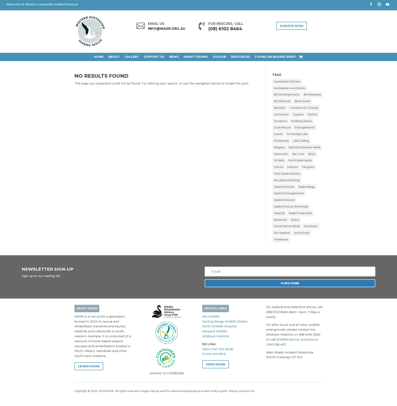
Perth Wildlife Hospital (219, 326)
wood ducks (301, 232)
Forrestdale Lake (297, 134)
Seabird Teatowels (300, 213)
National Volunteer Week (304, 147)
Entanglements (305, 127)
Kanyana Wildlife (214, 331)
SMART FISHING (195, 57)
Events (278, 134)
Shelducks (280, 219)
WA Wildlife (211, 316)
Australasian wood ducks (289, 88)
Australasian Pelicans (287, 81)
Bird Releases (312, 94)
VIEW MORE (215, 364)
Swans (295, 219)
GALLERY (132, 57)
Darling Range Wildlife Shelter (225, 321)
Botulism (279, 107)
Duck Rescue (282, 127)
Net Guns (298, 153)
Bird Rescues (282, 101)
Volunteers (311, 226)
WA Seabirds (282, 232)
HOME (98, 57)
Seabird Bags (306, 186)
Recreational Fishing (287, 180)
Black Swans (302, 101)
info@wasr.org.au (166, 29)
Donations (280, 121)
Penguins (308, 167)
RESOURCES (240, 57)
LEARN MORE (89, 366)
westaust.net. (246, 391)
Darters (312, 114)
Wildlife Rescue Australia (294, 339)
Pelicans (292, 167)
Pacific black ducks (300, 160)
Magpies (279, 147)
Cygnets (298, 114)
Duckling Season (301, 121)
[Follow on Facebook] (371, 4)
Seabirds (279, 213)
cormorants (281, 114)
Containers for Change (303, 107)
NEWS (174, 57)
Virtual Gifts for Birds (287, 226)
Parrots (278, 167)
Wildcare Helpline (215, 336)
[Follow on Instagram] (379, 4)
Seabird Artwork (284, 186)
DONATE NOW (291, 26)
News (311, 153)
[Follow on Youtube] (387, 4)
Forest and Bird (213, 354)
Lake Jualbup (301, 140)
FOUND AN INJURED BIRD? (275, 57)
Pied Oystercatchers (287, 173)
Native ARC (281, 153)
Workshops (281, 239)
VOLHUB (219, 57)
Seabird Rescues (284, 199)
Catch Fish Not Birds (217, 349)
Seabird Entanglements (289, 193)
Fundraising (281, 140)
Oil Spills (279, 160)
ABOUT (114, 57)
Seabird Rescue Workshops (291, 206)
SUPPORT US (154, 57)
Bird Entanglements (287, 94)
